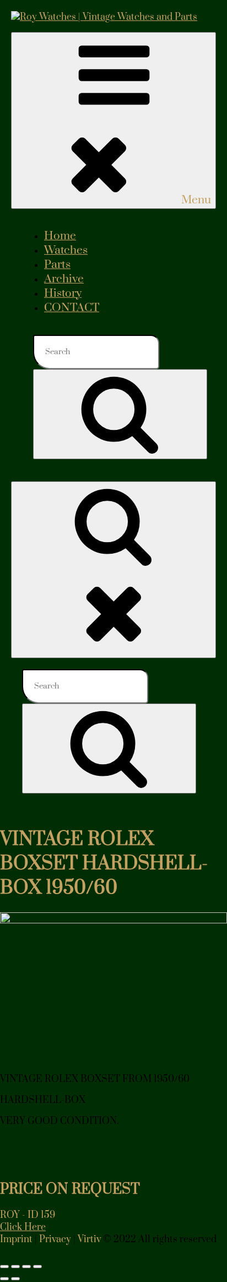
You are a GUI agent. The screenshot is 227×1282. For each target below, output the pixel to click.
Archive (64, 279)
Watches (66, 250)
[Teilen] (26, 1266)
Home (60, 236)
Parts (57, 265)
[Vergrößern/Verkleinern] (4, 1266)
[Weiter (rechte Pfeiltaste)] (15, 1278)
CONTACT (71, 308)
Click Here (23, 1227)
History (63, 293)
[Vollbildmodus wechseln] (15, 1266)
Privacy (55, 1239)
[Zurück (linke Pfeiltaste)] (4, 1278)
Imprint (16, 1239)
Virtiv (89, 1239)
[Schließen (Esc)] (37, 1266)
